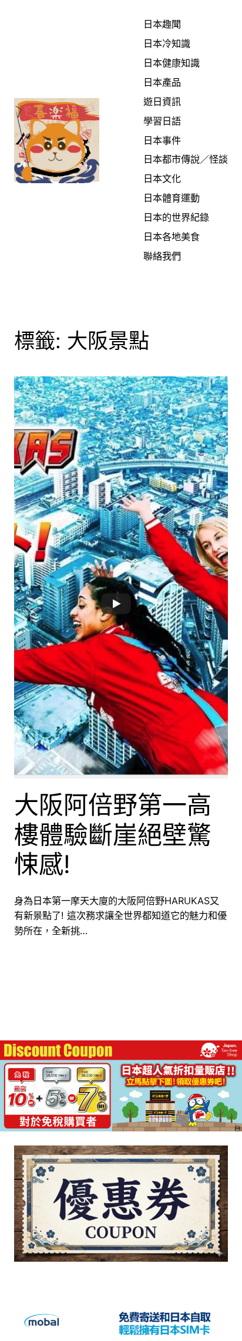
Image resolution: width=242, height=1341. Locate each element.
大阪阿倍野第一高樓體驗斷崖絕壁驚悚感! (112, 834)
